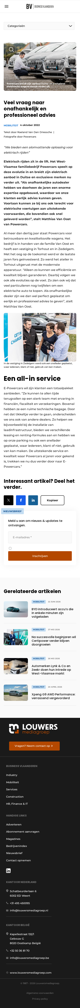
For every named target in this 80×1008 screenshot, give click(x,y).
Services (11, 789)
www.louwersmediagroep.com (31, 972)
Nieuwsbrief (14, 853)
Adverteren (14, 824)
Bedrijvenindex (16, 846)
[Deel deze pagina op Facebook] (21, 500)
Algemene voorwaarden (40, 993)
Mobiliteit (11, 125)
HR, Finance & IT (17, 803)
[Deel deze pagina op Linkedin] (33, 500)
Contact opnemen (18, 860)
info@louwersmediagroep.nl (29, 910)
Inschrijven (40, 556)
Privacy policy (40, 998)
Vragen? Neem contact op (32, 746)
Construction (15, 796)
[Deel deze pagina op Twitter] (8, 500)
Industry (11, 775)
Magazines (13, 839)
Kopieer (52, 500)
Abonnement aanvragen (22, 831)
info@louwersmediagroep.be (29, 958)
